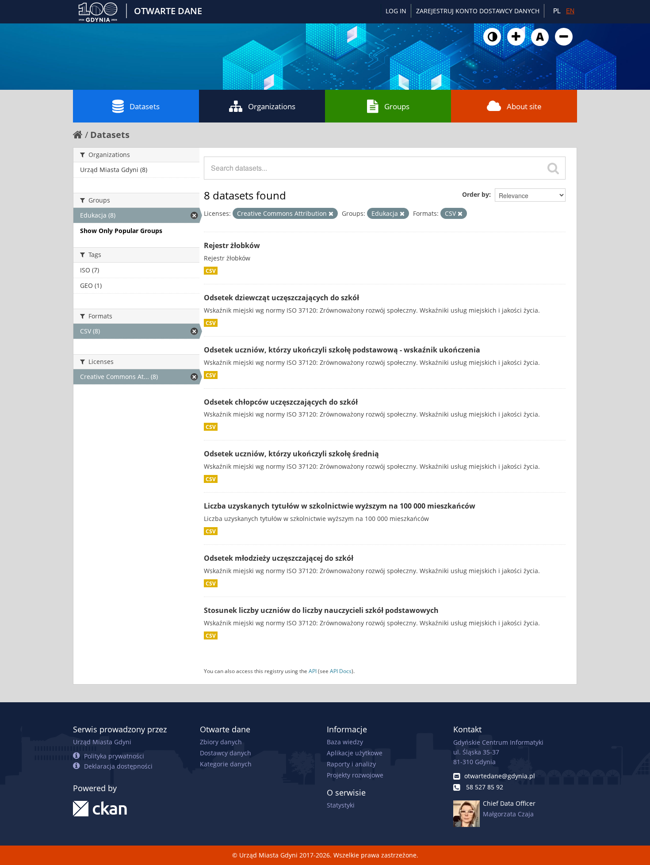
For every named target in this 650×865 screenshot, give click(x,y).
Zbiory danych (221, 742)
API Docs (341, 670)
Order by (475, 194)
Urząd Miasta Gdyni (102, 742)
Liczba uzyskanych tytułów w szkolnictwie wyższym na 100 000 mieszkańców (339, 506)
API (313, 670)
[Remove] (331, 214)
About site (524, 106)
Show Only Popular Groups (121, 230)
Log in (396, 11)
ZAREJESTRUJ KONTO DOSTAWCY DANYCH (477, 11)
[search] (553, 168)
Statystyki (341, 805)
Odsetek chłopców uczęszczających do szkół (281, 402)
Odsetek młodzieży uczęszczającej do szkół (278, 558)
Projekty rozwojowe (355, 775)
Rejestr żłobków (232, 245)
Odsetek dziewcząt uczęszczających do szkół (281, 297)
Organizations (271, 106)
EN (570, 10)
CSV (211, 270)
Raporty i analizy (351, 764)
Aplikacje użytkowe (354, 753)
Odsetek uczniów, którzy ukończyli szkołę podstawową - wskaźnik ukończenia (342, 350)
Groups (396, 106)
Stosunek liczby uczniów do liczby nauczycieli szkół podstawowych (321, 610)
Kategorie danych (226, 764)
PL (557, 10)
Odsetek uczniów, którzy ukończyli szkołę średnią (291, 454)
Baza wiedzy (345, 742)
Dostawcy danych (225, 753)
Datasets (145, 106)
